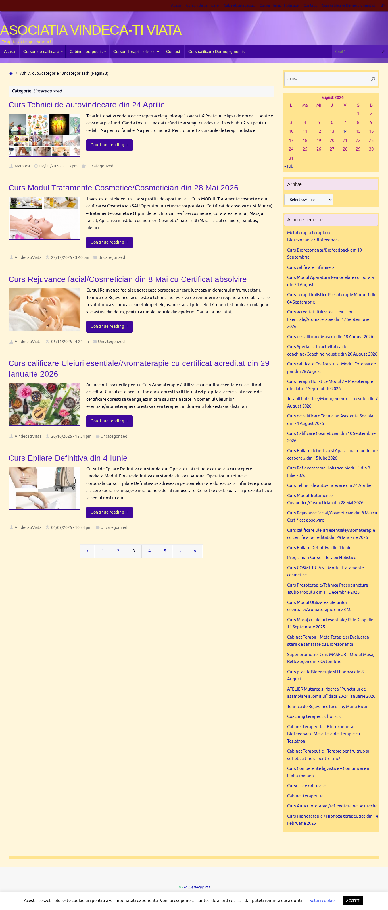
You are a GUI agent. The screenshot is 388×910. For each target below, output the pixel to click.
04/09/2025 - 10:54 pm (71, 527)
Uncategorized (100, 166)
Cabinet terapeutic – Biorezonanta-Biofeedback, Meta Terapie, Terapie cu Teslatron (323, 734)
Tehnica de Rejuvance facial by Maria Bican (328, 706)
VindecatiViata (28, 257)
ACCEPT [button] (352, 900)
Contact (310, 5)
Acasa (176, 5)
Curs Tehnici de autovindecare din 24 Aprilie (87, 104)
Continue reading (107, 144)
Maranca (22, 166)
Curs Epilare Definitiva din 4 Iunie (68, 458)
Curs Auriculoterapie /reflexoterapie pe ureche (332, 806)
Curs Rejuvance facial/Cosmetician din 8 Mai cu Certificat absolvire (128, 279)
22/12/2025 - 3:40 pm (70, 257)
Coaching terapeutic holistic (314, 716)
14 (345, 131)
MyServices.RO (197, 887)
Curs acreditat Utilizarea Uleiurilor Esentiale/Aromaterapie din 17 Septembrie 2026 (328, 319)
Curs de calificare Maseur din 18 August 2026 (330, 337)
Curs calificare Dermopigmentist (348, 5)
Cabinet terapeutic (239, 5)
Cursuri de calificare (202, 5)
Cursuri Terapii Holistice (279, 5)
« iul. (288, 166)
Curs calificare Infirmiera (311, 267)
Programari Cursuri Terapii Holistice (321, 557)
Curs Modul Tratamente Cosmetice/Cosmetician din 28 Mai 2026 (124, 187)
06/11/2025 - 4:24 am (70, 341)
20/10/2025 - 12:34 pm (71, 436)
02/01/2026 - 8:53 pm (58, 166)
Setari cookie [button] (322, 900)
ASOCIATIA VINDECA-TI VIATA (91, 30)
